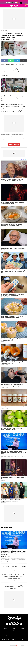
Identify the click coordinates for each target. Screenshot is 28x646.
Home (2, 30)
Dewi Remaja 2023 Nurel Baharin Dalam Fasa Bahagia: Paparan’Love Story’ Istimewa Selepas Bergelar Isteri (14, 576)
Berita (6, 30)
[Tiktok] (15, 624)
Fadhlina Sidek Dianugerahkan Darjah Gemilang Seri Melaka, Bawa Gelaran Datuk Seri (13, 552)
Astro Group (23, 645)
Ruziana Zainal (6, 39)
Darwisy (2, 556)
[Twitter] (13, 624)
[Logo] (14, 5)
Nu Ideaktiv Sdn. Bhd (13, 645)
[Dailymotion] (21, 624)
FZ (11, 569)
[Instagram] (10, 624)
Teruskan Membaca (14, 144)
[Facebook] (7, 624)
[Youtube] (18, 624)
